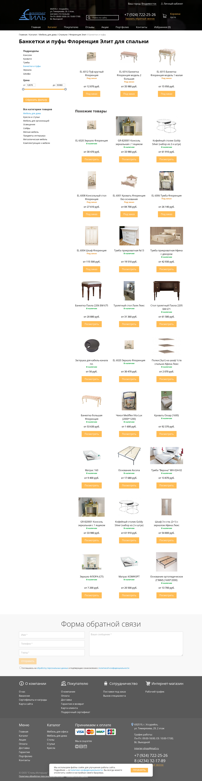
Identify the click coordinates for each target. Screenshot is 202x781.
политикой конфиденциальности (114, 668)
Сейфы (26, 128)
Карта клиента (69, 708)
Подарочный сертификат (75, 712)
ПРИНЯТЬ (139, 770)
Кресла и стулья (31, 117)
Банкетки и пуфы (32, 66)
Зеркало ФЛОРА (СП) (92, 576)
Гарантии (24, 752)
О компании (35, 683)
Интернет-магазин (167, 683)
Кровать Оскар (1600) (166, 415)
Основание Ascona (129, 470)
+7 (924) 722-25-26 (140, 14)
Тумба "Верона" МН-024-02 (166, 470)
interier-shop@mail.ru (146, 748)
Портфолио (122, 27)
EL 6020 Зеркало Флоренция (91, 140)
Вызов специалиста (114, 695)
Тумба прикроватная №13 (129, 250)
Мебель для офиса (57, 731)
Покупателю (71, 27)
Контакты (141, 27)
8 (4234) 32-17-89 (149, 760)
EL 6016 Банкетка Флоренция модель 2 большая (129, 75)
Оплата (65, 695)
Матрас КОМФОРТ (129, 576)
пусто (175, 15)
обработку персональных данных (52, 668)
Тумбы (26, 62)
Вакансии (24, 695)
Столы (50, 739)
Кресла (51, 748)
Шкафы (27, 73)
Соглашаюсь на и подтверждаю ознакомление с (75, 668)
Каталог (52, 27)
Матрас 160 (91, 470)
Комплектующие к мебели (36, 143)
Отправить (27, 661)
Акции (105, 27)
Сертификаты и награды (33, 699)
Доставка (66, 699)
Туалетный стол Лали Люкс (129, 305)
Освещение (29, 124)
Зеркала (27, 70)
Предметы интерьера (34, 135)
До (54, 85)
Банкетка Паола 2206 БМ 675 (91, 305)
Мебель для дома (32, 113)
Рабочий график (154, 691)
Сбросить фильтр (36, 99)
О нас (22, 691)
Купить (91, 94)
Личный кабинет (173, 3)
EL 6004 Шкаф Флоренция (91, 250)
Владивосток (149, 3)
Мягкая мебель (31, 132)
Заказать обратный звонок (140, 18)
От (24, 85)
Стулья (51, 743)
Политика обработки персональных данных (41, 776)
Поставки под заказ (114, 691)
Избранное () (162, 27)
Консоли (27, 55)
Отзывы (89, 27)
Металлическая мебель (35, 139)
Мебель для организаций (36, 120)
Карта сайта (26, 703)
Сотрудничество (123, 683)
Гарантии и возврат (72, 703)
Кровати (27, 59)
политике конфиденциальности (86, 770)
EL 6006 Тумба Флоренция (167, 195)
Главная (36, 27)
